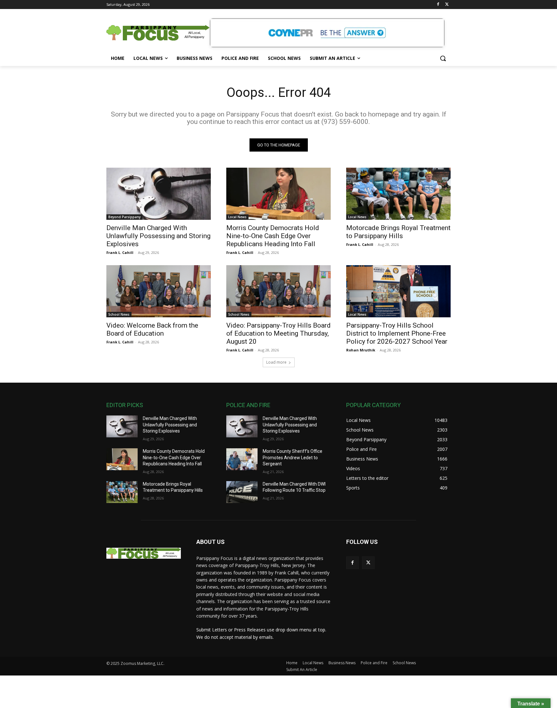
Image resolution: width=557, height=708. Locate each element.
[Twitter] (447, 4)
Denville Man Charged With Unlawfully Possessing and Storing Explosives (158, 236)
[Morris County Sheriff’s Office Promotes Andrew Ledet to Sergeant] (242, 459)
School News (119, 314)
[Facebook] (438, 4)
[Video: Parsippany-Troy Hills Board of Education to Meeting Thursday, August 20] (278, 291)
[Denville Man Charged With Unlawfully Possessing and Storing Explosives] (158, 194)
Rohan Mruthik (360, 350)
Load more (276, 362)
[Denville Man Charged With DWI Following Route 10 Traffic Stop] (242, 492)
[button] (443, 58)
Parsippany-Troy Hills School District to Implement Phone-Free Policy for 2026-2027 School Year (396, 333)
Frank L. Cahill (119, 252)
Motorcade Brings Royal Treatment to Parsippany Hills (398, 232)
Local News (237, 217)
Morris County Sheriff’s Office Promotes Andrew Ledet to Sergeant (292, 457)
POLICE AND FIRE (248, 405)
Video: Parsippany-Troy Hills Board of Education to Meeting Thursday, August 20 (278, 333)
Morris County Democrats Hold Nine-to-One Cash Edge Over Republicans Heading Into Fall (272, 236)
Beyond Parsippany (124, 217)
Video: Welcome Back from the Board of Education (152, 329)
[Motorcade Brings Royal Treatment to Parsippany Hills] (398, 194)
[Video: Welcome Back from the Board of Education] (158, 291)
